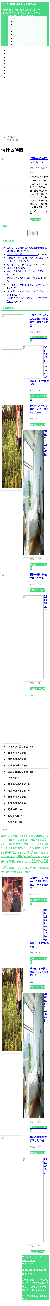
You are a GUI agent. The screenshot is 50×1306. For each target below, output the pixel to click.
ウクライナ (27, 836)
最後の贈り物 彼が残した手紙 (38, 576)
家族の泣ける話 (14, 63)
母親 (15, 861)
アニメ (17, 836)
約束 (9, 871)
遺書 (21, 871)
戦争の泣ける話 (14, 73)
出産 (41, 840)
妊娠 (7, 848)
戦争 (22, 856)
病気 (43, 868)
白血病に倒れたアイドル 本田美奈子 (45, 444)
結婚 (15, 872)
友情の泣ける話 (14, 60)
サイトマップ (28, 1263)
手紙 (30, 856)
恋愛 (11, 852)
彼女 (39, 848)
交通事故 (24, 839)
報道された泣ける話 (17, 57)
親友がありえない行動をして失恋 (23, 277)
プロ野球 (39, 835)
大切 (41, 844)
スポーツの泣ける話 (17, 70)
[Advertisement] (25, 106)
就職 (31, 848)
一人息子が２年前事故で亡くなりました (27, 284)
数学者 (38, 856)
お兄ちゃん (7, 836)
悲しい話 (25, 852)
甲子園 (35, 867)
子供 (14, 847)
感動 (37, 853)
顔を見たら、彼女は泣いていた (22, 254)
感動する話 (11, 856)
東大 (46, 856)
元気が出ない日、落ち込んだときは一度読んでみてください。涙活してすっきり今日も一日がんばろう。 (35, 1284)
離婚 (27, 872)
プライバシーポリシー (33, 1257)
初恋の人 (11, 267)
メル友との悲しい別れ (45, 602)
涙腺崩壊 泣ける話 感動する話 (21, 4)
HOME (10, 50)
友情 (19, 843)
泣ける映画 (12, 77)
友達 (27, 843)
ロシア (13, 840)
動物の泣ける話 (14, 53)
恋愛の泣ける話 (14, 67)
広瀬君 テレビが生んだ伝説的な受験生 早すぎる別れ (39, 320)
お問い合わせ (28, 1260)
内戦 (34, 840)
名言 (34, 844)
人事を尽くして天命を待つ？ (21, 264)
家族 (22, 848)
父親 (13, 867)
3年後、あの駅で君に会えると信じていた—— (39, 409)
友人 (12, 844)
